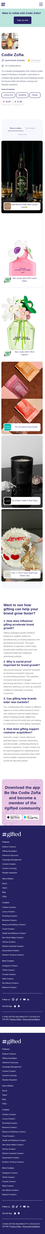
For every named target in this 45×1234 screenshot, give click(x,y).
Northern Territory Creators (13, 955)
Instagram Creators (10, 966)
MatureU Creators (9, 987)
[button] (41, 4)
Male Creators (8, 979)
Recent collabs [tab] (15, 128)
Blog (4, 892)
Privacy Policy (15, 1019)
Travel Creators (8, 929)
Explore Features (9, 847)
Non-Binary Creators (10, 983)
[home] (3, 4)
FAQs (4, 896)
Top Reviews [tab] (30, 128)
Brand (4, 884)
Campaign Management (11, 860)
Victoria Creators (9, 942)
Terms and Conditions (31, 1019)
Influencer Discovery (10, 855)
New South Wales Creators (13, 938)
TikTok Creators (8, 970)
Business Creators (9, 920)
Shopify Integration (9, 873)
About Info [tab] (22, 134)
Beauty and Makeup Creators (14, 925)
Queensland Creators (10, 950)
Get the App (7, 1006)
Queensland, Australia (15, 60)
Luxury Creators (8, 912)
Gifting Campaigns (9, 851)
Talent (4, 888)
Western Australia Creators (13, 946)
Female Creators (9, 974)
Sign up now (22, 20)
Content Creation (9, 864)
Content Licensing (9, 868)
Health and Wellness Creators (14, 933)
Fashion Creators (9, 907)
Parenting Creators (9, 916)
